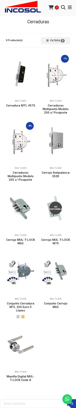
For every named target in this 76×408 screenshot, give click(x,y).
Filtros (56, 40)
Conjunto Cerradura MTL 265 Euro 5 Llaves (20, 307)
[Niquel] (18, 316)
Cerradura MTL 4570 (20, 105)
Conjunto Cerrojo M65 (55, 305)
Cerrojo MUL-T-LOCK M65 (20, 241)
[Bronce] (22, 316)
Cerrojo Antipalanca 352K (56, 174)
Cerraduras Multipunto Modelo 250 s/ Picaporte (56, 109)
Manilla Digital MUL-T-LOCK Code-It (20, 378)
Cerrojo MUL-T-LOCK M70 (55, 241)
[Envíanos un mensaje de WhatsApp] (67, 399)
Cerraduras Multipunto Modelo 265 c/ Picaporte (21, 176)
